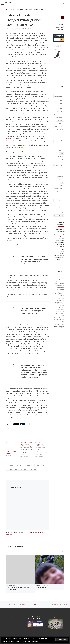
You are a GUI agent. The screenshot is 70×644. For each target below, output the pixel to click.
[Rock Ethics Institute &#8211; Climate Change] (27, 449)
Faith (61, 144)
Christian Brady (11, 28)
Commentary (59, 126)
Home (7, 9)
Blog (55, 114)
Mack (61, 168)
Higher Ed (60, 156)
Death (61, 135)
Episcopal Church (59, 141)
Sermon (60, 197)
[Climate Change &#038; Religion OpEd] (42, 449)
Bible (61, 109)
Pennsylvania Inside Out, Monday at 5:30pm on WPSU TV (12, 451)
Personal (60, 171)
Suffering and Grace (59, 200)
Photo (61, 173)
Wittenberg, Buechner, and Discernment (60, 287)
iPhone (56, 165)
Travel (61, 209)
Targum (61, 204)
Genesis (60, 150)
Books (61, 114)
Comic (61, 123)
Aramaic (60, 106)
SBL (62, 191)
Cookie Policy (35, 641)
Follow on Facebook (13, 617)
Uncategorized (58, 215)
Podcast (60, 176)
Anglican (60, 100)
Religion (60, 185)
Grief (61, 153)
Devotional (60, 138)
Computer (60, 129)
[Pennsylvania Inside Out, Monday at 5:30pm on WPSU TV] (12, 445)
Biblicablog (60, 111)
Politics (61, 179)
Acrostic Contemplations (58, 96)
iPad (62, 162)
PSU (62, 182)
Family (61, 147)
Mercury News (10, 138)
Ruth (56, 191)
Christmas (60, 120)
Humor (61, 159)
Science (60, 194)
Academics (60, 92)
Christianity (59, 117)
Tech (61, 206)
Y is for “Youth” (41, 587)
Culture (61, 132)
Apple (61, 103)
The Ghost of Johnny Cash (60, 313)
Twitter (61, 212)
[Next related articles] (62, 551)
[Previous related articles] (58, 551)
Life (62, 165)
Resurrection (59, 188)
